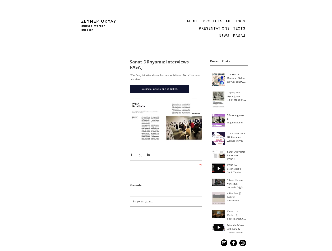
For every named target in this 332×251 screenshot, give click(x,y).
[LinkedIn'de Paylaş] (148, 154)
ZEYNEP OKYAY (99, 21)
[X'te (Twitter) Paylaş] (140, 154)
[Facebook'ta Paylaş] (131, 154)
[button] (212, 21)
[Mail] (224, 242)
